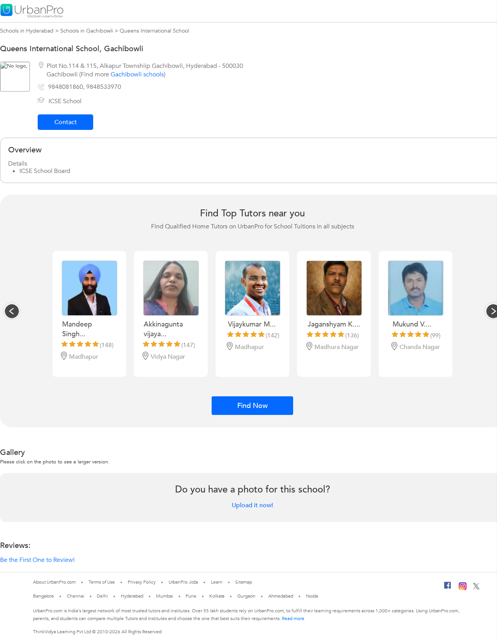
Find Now (252, 406)
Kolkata (216, 596)
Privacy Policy (142, 582)
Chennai (75, 596)
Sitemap (243, 582)
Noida (312, 596)
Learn (216, 582)
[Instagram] (463, 589)
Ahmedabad (280, 596)
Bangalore (43, 596)
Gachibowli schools (137, 74)
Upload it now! (252, 505)
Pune (191, 596)
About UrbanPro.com (54, 582)
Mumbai (164, 596)
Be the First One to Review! (37, 560)
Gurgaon (246, 596)
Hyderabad (132, 596)
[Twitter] (476, 588)
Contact (65, 122)
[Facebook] (447, 588)
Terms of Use (102, 582)
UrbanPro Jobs (183, 582)
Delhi (102, 596)
